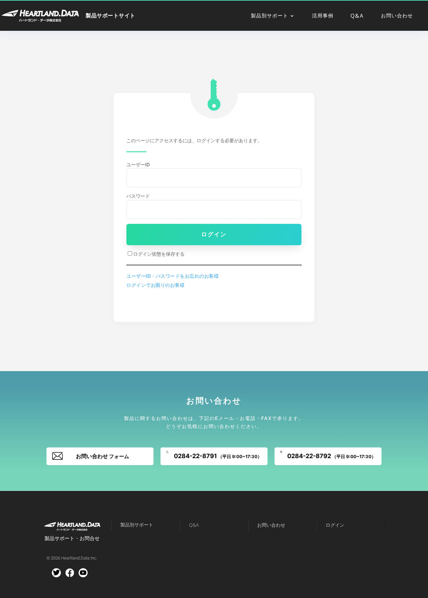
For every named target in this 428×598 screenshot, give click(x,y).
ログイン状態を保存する (159, 254)
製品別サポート (269, 16)
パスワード (138, 196)
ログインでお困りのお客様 (155, 285)
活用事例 (322, 16)
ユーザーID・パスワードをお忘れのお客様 (172, 276)
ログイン (214, 234)
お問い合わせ (397, 16)
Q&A (357, 16)
